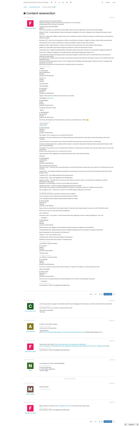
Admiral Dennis (30, 331)
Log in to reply (107, 294)
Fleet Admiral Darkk (30, 28)
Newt (30, 370)
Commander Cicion (30, 311)
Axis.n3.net (43, 125)
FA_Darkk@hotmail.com (64, 406)
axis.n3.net (50, 98)
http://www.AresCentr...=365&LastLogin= (95, 346)
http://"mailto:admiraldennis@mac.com (53, 332)
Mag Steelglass (30, 394)
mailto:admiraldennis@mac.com (75, 332)
